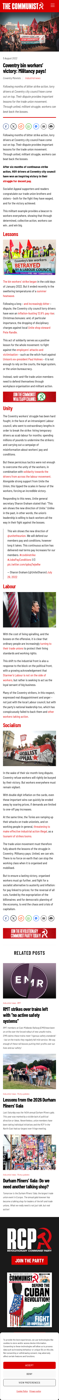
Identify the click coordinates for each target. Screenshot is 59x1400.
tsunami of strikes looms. (17, 836)
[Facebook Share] (6, 126)
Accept (29, 1365)
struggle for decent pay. (17, 181)
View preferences (29, 1382)
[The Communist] (23, 8)
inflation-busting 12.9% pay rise (36, 313)
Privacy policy (35, 1391)
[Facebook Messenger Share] (36, 126)
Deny (29, 1373)
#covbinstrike (28, 555)
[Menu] (52, 4)
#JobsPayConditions (19, 559)
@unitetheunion (16, 536)
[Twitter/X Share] (14, 126)
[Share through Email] (44, 126)
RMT (19, 1003)
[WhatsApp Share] (29, 126)
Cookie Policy (22, 1391)
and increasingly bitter (36, 303)
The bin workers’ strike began (20, 281)
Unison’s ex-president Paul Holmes (23, 359)
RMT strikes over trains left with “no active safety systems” (25, 1015)
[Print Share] (51, 126)
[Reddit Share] (21, 126)
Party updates (23, 1093)
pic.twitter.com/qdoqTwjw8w (23, 564)
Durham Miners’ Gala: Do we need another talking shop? (26, 1183)
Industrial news (32, 78)
